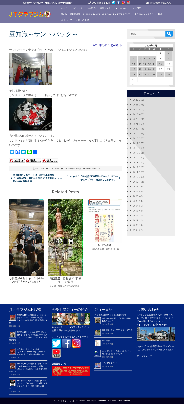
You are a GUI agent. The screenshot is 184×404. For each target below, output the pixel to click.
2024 (135, 109)
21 (154, 69)
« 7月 (132, 83)
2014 (135, 157)
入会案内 (91, 8)
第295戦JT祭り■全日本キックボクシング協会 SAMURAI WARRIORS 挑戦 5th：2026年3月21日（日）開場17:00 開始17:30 (28, 367)
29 (160, 74)
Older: (92, 178)
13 (149, 63)
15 (160, 63)
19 (144, 69)
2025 (135, 104)
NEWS (123, 8)
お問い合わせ (82, 20)
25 (140, 74)
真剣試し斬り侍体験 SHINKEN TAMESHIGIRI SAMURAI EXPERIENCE (95, 14)
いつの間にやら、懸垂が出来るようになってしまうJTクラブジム (116, 352)
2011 (135, 172)
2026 (135, 99)
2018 (135, 138)
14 (154, 63)
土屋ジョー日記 (74, 168)
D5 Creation (100, 400)
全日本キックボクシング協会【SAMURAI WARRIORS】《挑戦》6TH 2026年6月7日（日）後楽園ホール (32, 352)
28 (154, 74)
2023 (135, 114)
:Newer (38, 178)
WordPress (124, 400)
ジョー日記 (135, 8)
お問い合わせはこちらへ (161, 2)
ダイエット (77, 8)
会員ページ (66, 20)
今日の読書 (106, 340)
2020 (135, 128)
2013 (135, 162)
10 (133, 63)
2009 (135, 181)
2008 (135, 186)
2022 (135, 119)
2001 (135, 220)
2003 (135, 210)
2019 (135, 133)
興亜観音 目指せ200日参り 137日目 (118, 330)
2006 (135, 196)
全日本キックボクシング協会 (148, 14)
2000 (135, 225)
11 (140, 63)
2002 (135, 215)
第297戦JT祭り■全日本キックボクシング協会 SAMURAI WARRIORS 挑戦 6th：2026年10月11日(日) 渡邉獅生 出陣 (28, 319)
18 (140, 69)
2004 (135, 205)
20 (149, 69)
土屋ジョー (39, 168)
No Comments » (93, 168)
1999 (135, 229)
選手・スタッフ (107, 8)
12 (144, 63)
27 (149, 74)
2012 (135, 167)
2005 (135, 201)
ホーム (64, 8)
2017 (135, 143)
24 (133, 74)
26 (144, 74)
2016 (135, 147)
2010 (135, 176)
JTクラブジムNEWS (25, 309)
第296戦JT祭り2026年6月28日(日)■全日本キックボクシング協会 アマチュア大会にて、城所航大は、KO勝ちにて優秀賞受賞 (28, 336)
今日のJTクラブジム (109, 363)
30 (168, 74)
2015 (135, 152)
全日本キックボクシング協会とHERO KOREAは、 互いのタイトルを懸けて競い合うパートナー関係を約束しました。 (28, 384)
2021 (135, 123)
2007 (135, 191)
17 (133, 69)
